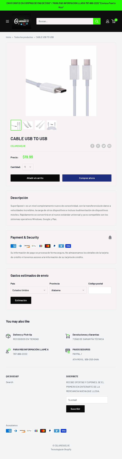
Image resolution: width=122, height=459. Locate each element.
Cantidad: (16, 167)
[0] (113, 21)
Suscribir (75, 408)
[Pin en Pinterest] (98, 145)
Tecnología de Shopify (61, 449)
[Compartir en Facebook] (92, 145)
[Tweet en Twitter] (104, 145)
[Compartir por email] (109, 145)
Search (9, 382)
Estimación (21, 300)
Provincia (55, 283)
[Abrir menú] (7, 21)
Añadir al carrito (35, 178)
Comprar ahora (87, 178)
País (13, 283)
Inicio (8, 37)
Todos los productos (23, 37)
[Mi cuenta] (107, 21)
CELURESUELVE (18, 146)
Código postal (95, 283)
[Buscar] (97, 21)
